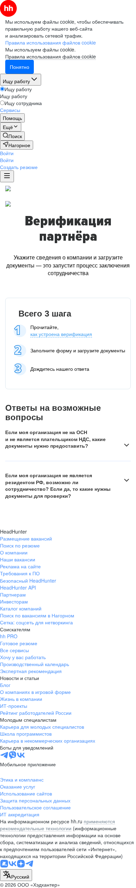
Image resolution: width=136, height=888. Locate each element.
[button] (7, 153)
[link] (12, 136)
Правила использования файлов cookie (50, 56)
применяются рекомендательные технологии (57, 825)
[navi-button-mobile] (7, 176)
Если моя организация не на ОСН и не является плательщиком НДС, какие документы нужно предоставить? (55, 439)
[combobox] (16, 875)
